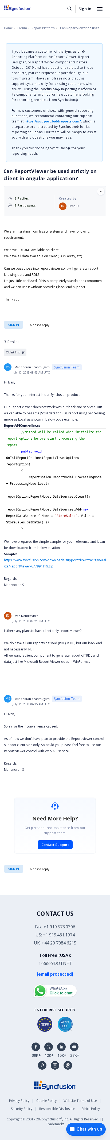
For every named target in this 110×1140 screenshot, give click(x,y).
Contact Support (55, 844)
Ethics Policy (91, 1108)
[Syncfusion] (55, 1085)
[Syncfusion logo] (23, 7)
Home (8, 28)
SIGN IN (13, 869)
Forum (22, 28)
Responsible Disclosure (57, 1108)
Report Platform (43, 28)
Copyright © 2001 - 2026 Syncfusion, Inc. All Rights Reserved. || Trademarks (55, 1122)
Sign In (84, 8)
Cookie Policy (46, 1100)
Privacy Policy (19, 1100)
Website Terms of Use (80, 1100)
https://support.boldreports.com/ (53, 121)
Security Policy (21, 1108)
